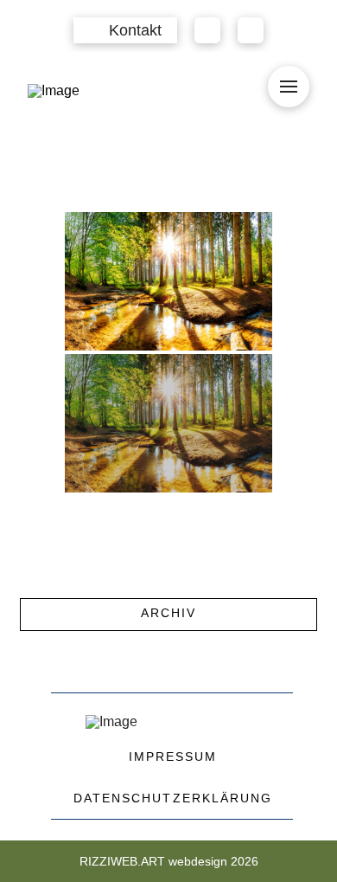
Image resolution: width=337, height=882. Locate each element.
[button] (125, 30)
